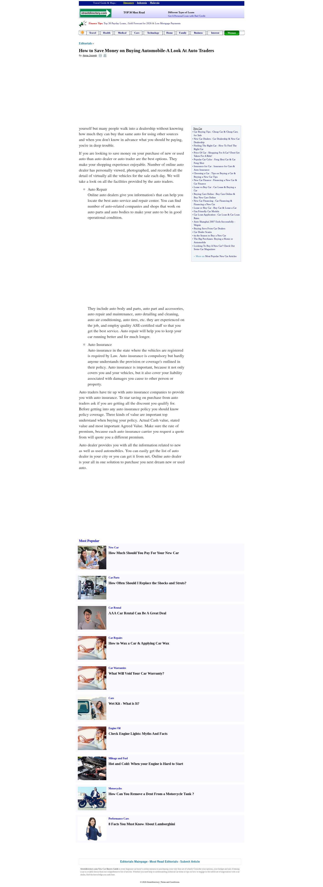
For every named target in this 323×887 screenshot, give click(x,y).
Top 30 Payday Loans (115, 23)
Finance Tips (95, 23)
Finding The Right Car (205, 145)
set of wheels (187, 869)
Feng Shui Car (221, 159)
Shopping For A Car (218, 152)
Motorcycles (115, 788)
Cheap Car (217, 131)
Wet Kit (114, 703)
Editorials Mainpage (133, 861)
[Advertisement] (115, 92)
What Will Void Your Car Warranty (135, 673)
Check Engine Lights (124, 734)
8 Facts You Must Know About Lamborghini (142, 824)
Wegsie (197, 225)
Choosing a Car (201, 173)
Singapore (128, 2)
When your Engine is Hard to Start (157, 764)
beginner (129, 869)
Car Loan (222, 214)
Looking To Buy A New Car (208, 246)
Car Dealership (220, 138)
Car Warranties (117, 668)
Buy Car (217, 207)
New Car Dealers (202, 138)
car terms (179, 872)
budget (221, 869)
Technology (153, 32)
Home (169, 32)
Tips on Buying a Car (222, 173)
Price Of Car (200, 152)
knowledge (98, 875)
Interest (215, 32)
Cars (136, 32)
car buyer (138, 869)
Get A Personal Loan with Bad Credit (186, 16)
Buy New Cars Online (205, 197)
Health (106, 32)
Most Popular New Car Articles (220, 256)
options (209, 869)
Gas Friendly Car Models (206, 211)
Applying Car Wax (155, 643)
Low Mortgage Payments (167, 23)
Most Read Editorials (164, 861)
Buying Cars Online (204, 194)
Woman (232, 32)
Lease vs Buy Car (202, 187)
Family (183, 32)
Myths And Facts (154, 734)
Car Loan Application (205, 214)
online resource (149, 869)
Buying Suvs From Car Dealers (209, 228)
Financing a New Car (223, 180)
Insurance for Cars (223, 166)
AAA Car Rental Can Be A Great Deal (137, 613)
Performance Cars (119, 818)
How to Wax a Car (122, 643)
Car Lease (218, 187)
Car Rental (115, 607)
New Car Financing (203, 200)
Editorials (85, 43)
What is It (130, 703)
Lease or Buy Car (202, 207)
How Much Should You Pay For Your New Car (144, 553)
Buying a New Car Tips (206, 176)
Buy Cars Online (224, 194)
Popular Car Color (203, 159)
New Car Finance (202, 180)
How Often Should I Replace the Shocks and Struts (147, 583)
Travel (92, 32)
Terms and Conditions (170, 882)
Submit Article (190, 861)
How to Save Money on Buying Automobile (122, 50)
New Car (114, 547)
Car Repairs (115, 637)
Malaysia (155, 2)
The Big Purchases (203, 238)
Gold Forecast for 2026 (140, 23)
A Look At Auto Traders (190, 50)
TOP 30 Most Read (134, 12)
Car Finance (200, 183)
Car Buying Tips (202, 131)
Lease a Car (231, 207)
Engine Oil (114, 728)
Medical (122, 32)
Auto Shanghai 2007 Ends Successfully (214, 221)
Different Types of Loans (181, 12)
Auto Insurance (201, 169)
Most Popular (89, 541)
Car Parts (114, 577)
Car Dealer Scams (203, 232)
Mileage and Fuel (118, 758)
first (179, 869)
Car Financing (222, 200)
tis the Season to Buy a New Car (210, 235)
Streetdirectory (153, 882)
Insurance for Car (203, 166)
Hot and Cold (119, 764)
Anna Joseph (90, 55)
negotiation (226, 872)
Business (198, 32)
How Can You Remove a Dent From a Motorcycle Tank (150, 794)
